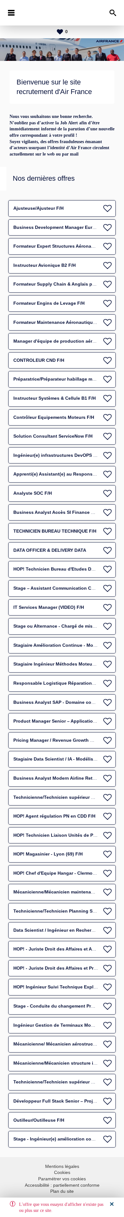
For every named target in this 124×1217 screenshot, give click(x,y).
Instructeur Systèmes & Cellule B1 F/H (54, 398)
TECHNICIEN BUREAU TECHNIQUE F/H (54, 531)
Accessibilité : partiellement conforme (62, 1185)
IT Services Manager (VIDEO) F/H (48, 607)
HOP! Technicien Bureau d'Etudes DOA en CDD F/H (68, 569)
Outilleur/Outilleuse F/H (38, 1120)
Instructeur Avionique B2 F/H (44, 265)
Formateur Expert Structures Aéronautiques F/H (64, 246)
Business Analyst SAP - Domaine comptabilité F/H (67, 702)
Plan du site (62, 1191)
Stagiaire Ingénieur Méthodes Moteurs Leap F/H (65, 664)
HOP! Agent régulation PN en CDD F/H (54, 816)
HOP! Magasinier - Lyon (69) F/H (48, 853)
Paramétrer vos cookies (62, 1178)
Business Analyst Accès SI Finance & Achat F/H (64, 512)
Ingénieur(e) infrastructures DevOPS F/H (56, 455)
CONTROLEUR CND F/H (38, 360)
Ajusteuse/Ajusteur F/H (38, 208)
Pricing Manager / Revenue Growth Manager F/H (65, 740)
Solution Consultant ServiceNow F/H (53, 436)
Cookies (62, 1172)
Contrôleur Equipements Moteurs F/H (53, 417)
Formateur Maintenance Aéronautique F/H (58, 322)
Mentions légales (62, 1166)
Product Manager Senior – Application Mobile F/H (66, 721)
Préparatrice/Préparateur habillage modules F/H (64, 379)
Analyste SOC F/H (32, 493)
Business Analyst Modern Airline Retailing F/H (63, 778)
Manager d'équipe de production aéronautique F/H (68, 341)
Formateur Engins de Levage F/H (49, 303)
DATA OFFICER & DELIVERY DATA (49, 550)
